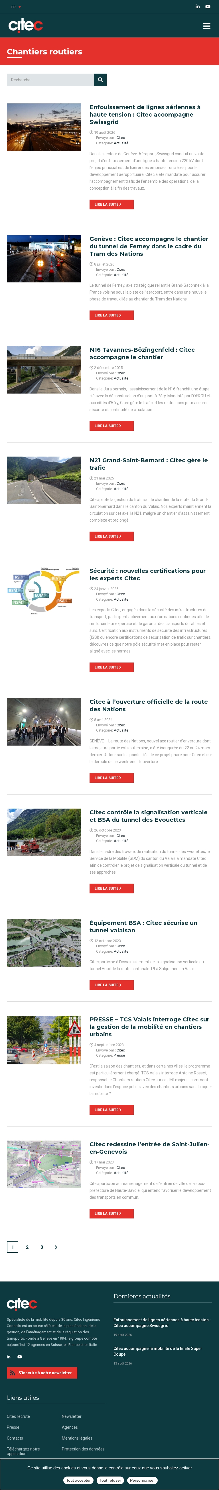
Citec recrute (18, 1416)
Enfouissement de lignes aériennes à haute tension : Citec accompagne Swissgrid (162, 1323)
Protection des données (83, 1449)
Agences (70, 1427)
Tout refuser (110, 1480)
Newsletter (72, 1416)
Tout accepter (78, 1480)
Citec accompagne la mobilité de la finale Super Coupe (157, 1351)
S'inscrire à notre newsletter (45, 1373)
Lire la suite (107, 205)
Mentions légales (77, 1438)
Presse (13, 1427)
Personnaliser (142, 1480)
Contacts (15, 1438)
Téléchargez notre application (23, 1451)
